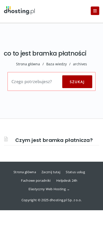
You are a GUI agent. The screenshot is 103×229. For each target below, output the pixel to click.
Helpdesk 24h (67, 180)
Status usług (75, 172)
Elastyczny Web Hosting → (49, 189)
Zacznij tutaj (51, 172)
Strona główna (28, 64)
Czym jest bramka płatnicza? (54, 140)
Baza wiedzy (56, 64)
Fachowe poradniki (35, 180)
